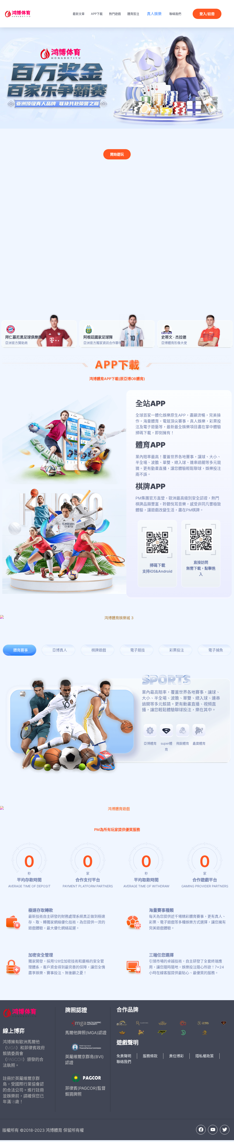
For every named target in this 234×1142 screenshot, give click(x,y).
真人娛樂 (154, 13)
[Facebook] (201, 1129)
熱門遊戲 (115, 14)
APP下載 (97, 14)
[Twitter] (224, 1129)
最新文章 (79, 14)
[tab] (19, 650)
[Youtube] (213, 1129)
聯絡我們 (175, 14)
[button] (5, 78)
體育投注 (133, 14)
